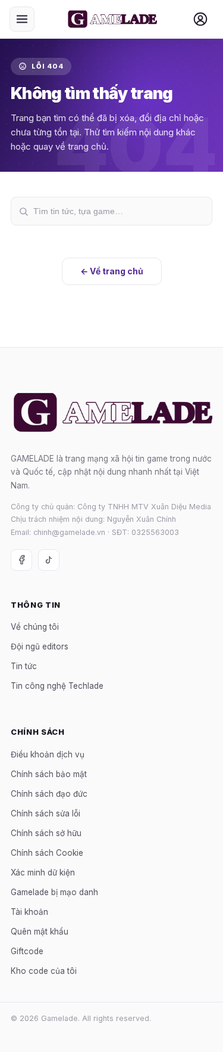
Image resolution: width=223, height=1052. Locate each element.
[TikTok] (48, 560)
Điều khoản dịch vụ (47, 754)
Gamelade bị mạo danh (54, 892)
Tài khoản (29, 912)
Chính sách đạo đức (49, 794)
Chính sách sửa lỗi (45, 813)
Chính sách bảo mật (49, 774)
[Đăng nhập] (200, 19)
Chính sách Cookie (47, 853)
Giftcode (27, 951)
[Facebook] (21, 560)
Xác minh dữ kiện (43, 872)
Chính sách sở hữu (46, 833)
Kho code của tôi (44, 971)
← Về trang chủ (111, 271)
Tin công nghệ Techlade (57, 686)
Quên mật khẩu (39, 931)
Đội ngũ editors (39, 647)
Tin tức (24, 667)
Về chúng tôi (35, 627)
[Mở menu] (22, 19)
